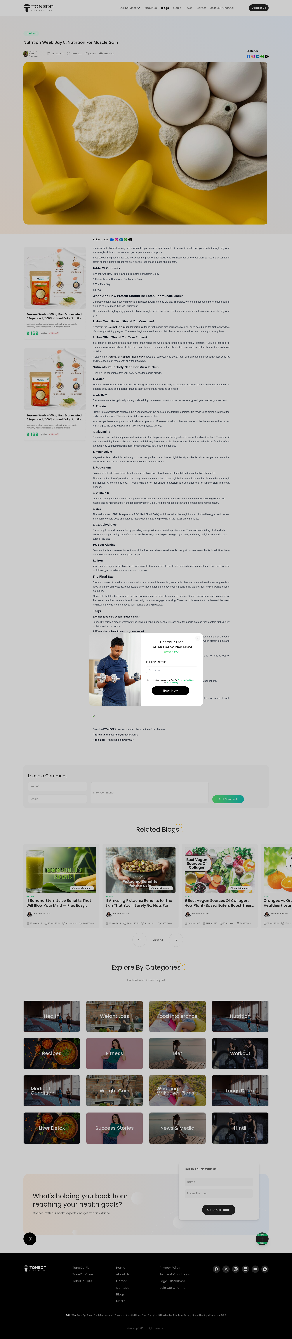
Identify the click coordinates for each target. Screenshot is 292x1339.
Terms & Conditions (186, 680)
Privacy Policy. (173, 682)
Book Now (170, 690)
